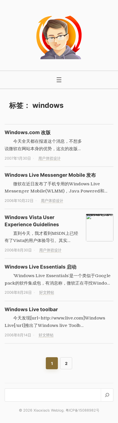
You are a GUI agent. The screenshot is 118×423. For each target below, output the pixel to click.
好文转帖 (46, 292)
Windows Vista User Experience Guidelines (32, 220)
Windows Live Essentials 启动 (40, 267)
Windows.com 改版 (28, 132)
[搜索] (107, 395)
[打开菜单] (59, 80)
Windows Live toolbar (31, 309)
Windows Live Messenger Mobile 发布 (50, 175)
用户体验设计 (49, 158)
